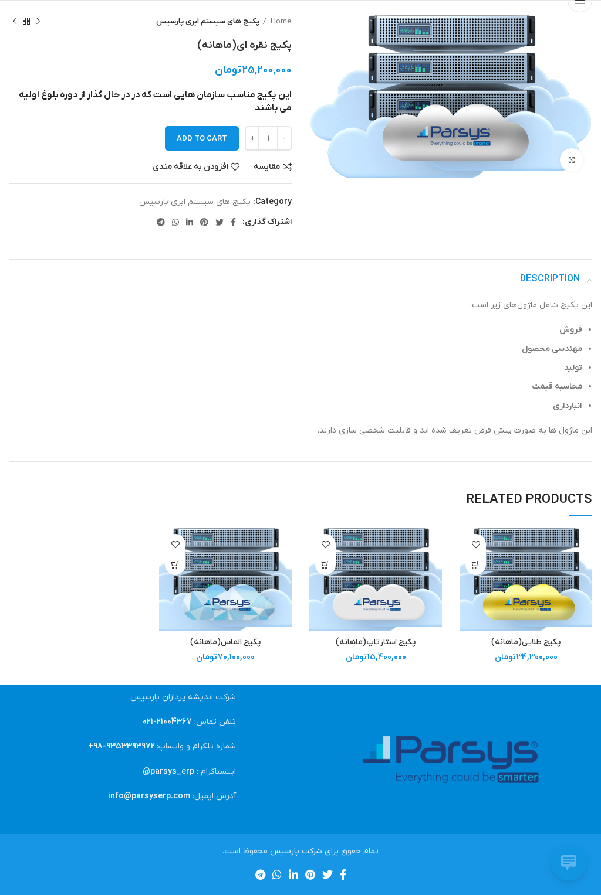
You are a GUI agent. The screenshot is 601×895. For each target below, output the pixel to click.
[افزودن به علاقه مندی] (475, 544)
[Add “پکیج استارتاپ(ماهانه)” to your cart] (325, 564)
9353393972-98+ (121, 746)
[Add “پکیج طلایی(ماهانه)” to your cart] (475, 564)
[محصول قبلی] (38, 22)
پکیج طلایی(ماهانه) (526, 642)
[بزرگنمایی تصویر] (571, 160)
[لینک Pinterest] (204, 222)
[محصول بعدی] (15, 22)
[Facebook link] (233, 222)
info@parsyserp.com (149, 796)
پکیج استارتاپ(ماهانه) (376, 642)
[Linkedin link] (190, 222)
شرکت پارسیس (296, 851)
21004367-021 (167, 721)
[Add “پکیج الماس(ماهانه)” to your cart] (175, 564)
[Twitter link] (219, 222)
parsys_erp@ (168, 771)
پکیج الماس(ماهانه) (225, 642)
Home (280, 21)
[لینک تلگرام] (160, 222)
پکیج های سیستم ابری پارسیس (207, 21)
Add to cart (202, 139)
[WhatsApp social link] (175, 222)
